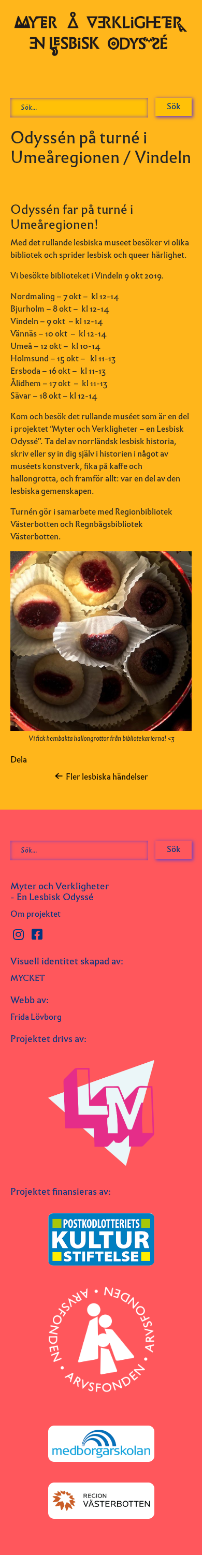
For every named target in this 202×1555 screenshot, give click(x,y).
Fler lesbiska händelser (107, 776)
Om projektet (35, 913)
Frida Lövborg (36, 1016)
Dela (18, 759)
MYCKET (27, 978)
